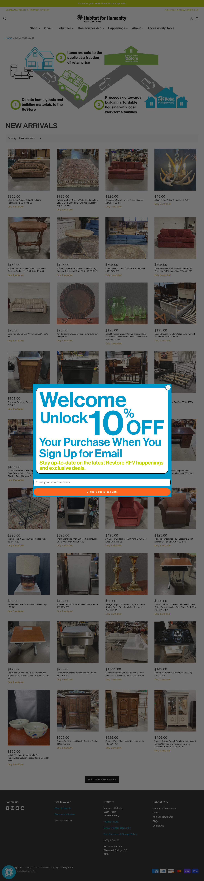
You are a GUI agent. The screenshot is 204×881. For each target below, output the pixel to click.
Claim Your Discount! (102, 491)
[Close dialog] (167, 387)
